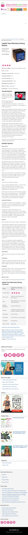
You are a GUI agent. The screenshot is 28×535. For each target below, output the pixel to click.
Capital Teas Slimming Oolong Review (11, 327)
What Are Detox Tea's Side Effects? (10, 500)
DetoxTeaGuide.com (14, 530)
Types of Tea (5, 465)
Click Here (12, 86)
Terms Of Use (5, 482)
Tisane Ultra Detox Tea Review (9, 386)
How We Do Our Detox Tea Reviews (10, 498)
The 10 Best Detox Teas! (8, 488)
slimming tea (5, 335)
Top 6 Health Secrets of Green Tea (10, 388)
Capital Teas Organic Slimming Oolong (14, 329)
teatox (20, 335)
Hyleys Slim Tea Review (8, 382)
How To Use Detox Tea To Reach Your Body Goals (14, 490)
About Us (4, 474)
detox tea (12, 334)
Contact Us (4, 477)
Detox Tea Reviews (11, 339)
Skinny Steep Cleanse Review (9, 379)
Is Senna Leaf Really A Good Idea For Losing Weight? (14, 492)
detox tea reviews (19, 334)
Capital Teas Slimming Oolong (9, 331)
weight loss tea (9, 337)
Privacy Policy (5, 479)
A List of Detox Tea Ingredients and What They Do (13, 502)
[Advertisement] (14, 26)
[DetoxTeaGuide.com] (14, 6)
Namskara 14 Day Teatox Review (10, 384)
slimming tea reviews (13, 335)
